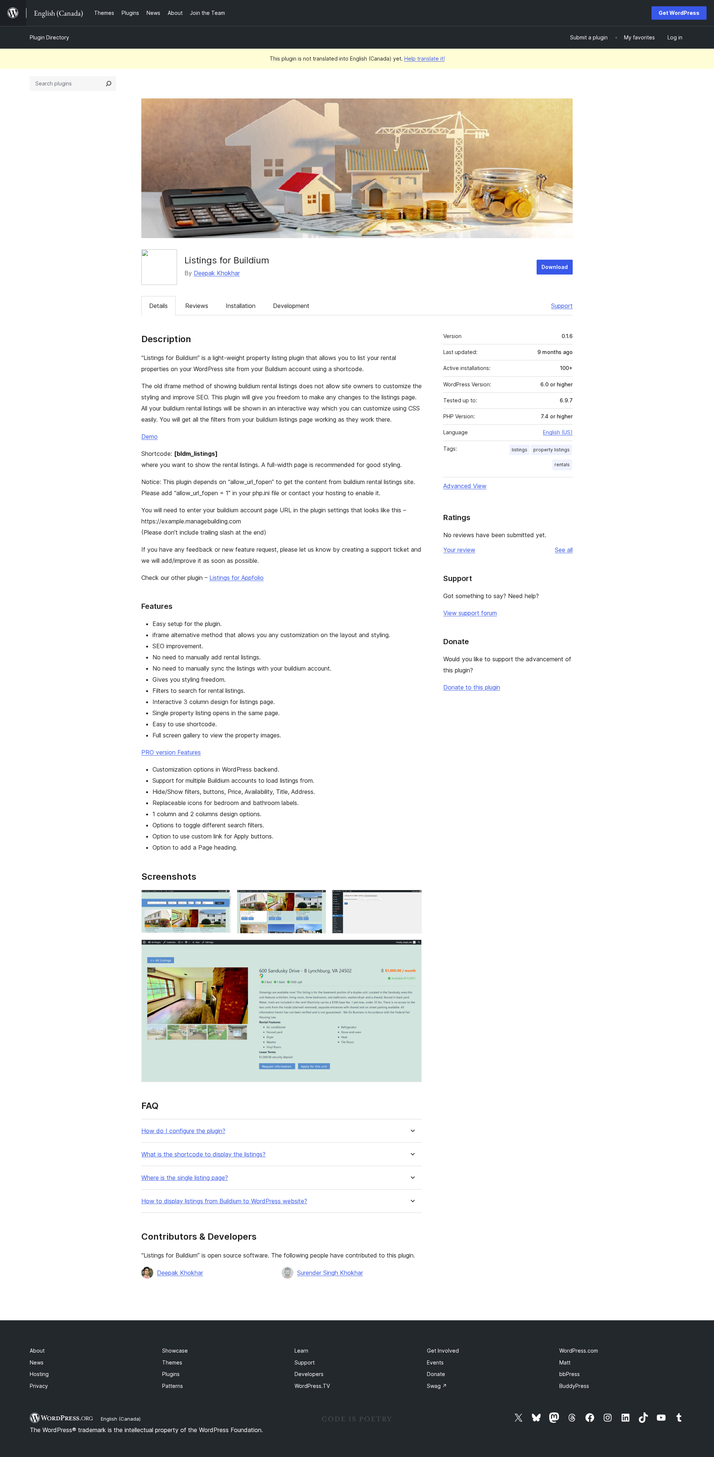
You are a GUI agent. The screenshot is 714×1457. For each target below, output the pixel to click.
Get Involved (443, 1350)
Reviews (196, 305)
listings (519, 449)
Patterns (172, 1386)
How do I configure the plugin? (183, 1131)
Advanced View (464, 486)
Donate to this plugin (471, 687)
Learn (301, 1350)
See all (564, 550)
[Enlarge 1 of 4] (221, 899)
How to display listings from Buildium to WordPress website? (224, 1201)
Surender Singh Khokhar (330, 1272)
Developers (309, 1374)
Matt (564, 1362)
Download (554, 267)
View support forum (470, 613)
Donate (436, 1374)
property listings (551, 449)
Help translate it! (424, 58)
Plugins (171, 1374)
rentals (562, 464)
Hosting (39, 1374)
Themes (172, 1362)
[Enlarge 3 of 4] (411, 899)
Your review (459, 550)
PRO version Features (171, 752)
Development (291, 305)
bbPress (569, 1374)
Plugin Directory (49, 37)
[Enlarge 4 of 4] (411, 949)
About (37, 1350)
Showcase (175, 1350)
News (37, 1362)
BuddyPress (574, 1386)
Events (435, 1362)
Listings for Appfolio (236, 577)
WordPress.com (578, 1350)
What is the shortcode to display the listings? (203, 1154)
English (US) (558, 432)
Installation (240, 305)
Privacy (39, 1386)
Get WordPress (679, 13)
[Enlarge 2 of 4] (316, 899)
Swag (437, 1386)
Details (158, 305)
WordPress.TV (312, 1386)
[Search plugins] (108, 83)
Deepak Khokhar (217, 273)
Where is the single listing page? (184, 1177)
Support (562, 305)
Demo (149, 436)
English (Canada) (121, 1419)
